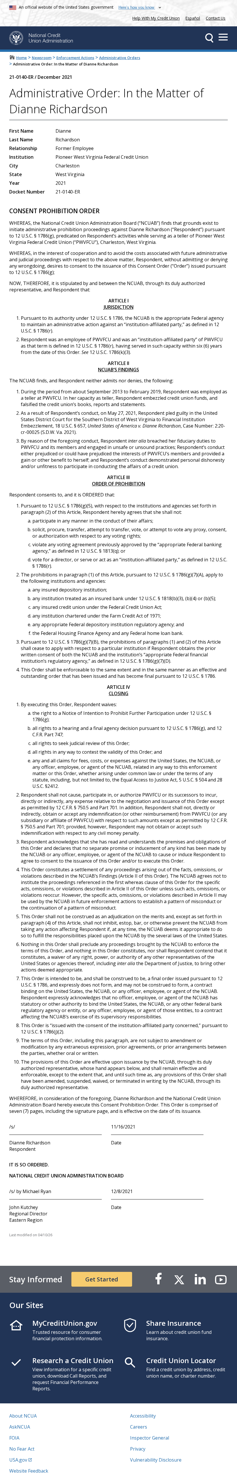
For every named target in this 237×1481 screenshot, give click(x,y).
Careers (138, 1427)
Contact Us (215, 18)
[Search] (209, 38)
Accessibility (143, 1416)
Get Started (101, 1279)
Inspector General (149, 1438)
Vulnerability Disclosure (156, 1460)
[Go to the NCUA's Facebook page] (158, 1279)
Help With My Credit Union (155, 17)
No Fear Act (21, 1449)
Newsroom (41, 57)
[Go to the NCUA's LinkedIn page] (200, 1279)
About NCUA (23, 1416)
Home (21, 57)
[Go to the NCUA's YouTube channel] (221, 1279)
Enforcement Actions (75, 57)
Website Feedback (28, 1471)
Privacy (137, 1449)
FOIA (14, 1438)
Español (193, 18)
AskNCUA (19, 1427)
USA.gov (18, 1460)
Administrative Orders (119, 57)
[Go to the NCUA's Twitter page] (179, 1279)
